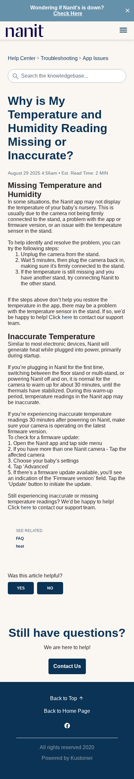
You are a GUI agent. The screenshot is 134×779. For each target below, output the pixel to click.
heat (20, 546)
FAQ (20, 538)
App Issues (95, 58)
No (50, 588)
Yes (21, 588)
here (67, 317)
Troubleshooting (59, 58)
